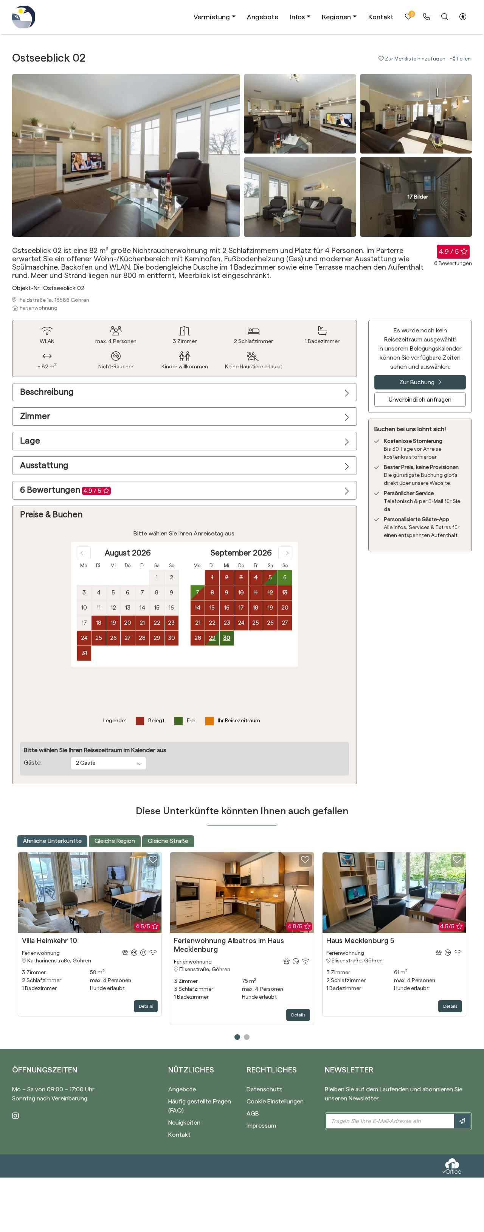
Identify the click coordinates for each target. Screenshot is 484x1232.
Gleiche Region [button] (115, 841)
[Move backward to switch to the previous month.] (84, 552)
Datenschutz (264, 1089)
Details (146, 1006)
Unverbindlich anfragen (420, 400)
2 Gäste (85, 763)
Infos (297, 17)
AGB (253, 1114)
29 (212, 638)
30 (226, 638)
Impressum (261, 1126)
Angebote (262, 17)
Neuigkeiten (184, 1123)
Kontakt (381, 17)
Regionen (336, 17)
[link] (426, 17)
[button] (414, 59)
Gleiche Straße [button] (168, 841)
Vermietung (212, 17)
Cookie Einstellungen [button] (275, 1102)
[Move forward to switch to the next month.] (285, 552)
